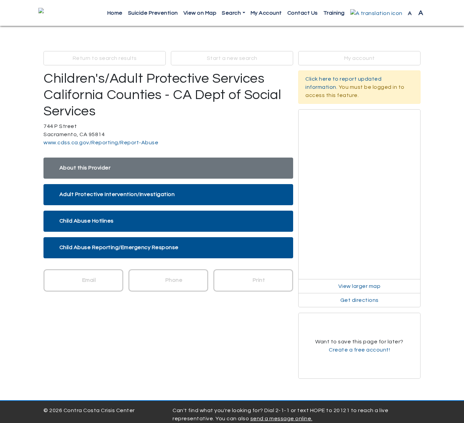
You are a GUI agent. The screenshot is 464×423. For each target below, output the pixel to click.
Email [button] (88, 280)
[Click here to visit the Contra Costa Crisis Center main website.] (60, 13)
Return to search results (105, 58)
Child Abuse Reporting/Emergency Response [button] (119, 247)
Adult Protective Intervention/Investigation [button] (117, 194)
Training (334, 13)
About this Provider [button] (85, 167)
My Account (266, 13)
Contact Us (302, 13)
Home (115, 13)
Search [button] (231, 13)
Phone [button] (173, 280)
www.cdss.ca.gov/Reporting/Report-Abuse (100, 142)
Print (258, 280)
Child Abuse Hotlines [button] (86, 221)
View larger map (359, 286)
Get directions (359, 300)
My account (359, 58)
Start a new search (232, 58)
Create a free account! (359, 350)
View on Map (200, 13)
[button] (376, 13)
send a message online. (281, 418)
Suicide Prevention (153, 13)
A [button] (415, 13)
